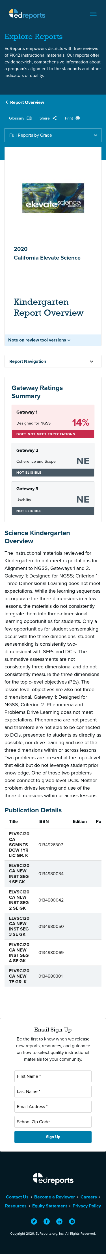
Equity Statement (49, 1206)
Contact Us (17, 1197)
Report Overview (27, 102)
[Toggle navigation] (93, 14)
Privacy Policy (87, 1206)
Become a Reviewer (54, 1197)
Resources (16, 1206)
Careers (89, 1197)
